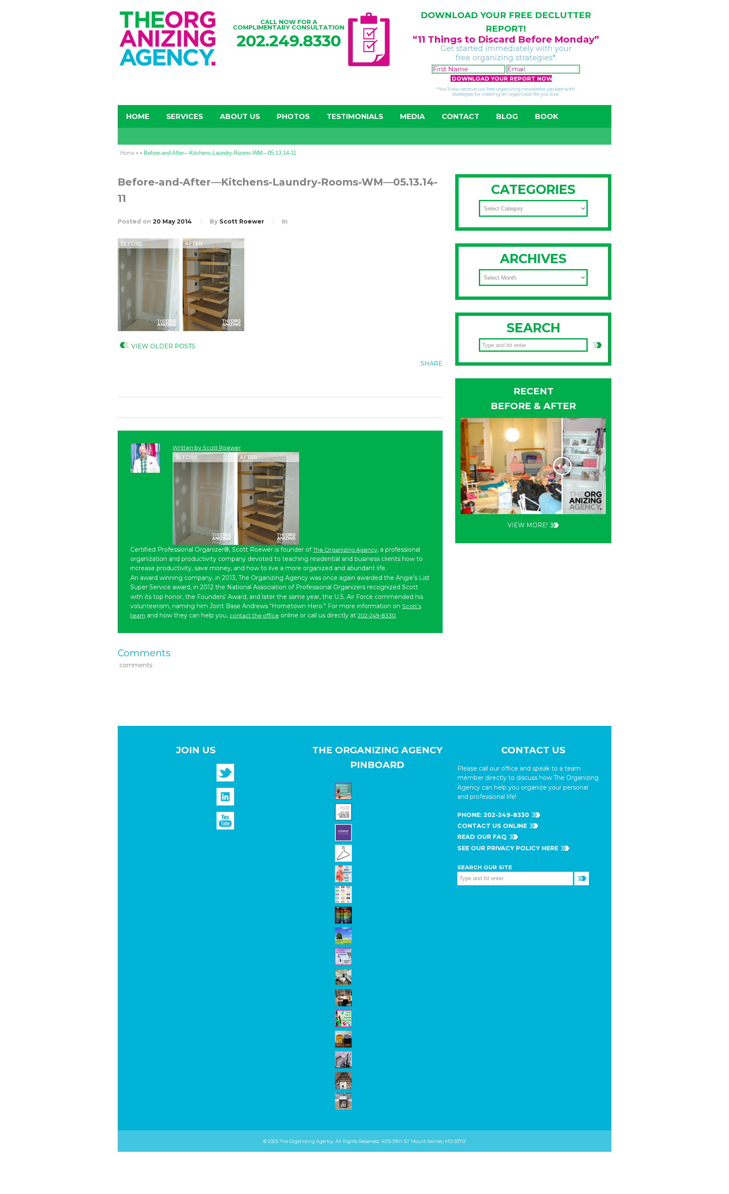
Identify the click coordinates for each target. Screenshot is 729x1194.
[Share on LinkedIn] (432, 382)
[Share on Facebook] (381, 382)
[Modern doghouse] (344, 1101)
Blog (507, 116)
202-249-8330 (377, 615)
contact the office (254, 615)
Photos (293, 116)
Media (412, 116)
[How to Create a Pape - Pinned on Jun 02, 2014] (344, 956)
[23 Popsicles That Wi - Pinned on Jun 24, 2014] (344, 873)
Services (184, 116)
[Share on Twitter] (398, 382)
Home (137, 116)
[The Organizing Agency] (225, 775)
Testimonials (355, 116)
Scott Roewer (241, 221)
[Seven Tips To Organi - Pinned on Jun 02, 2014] (344, 1018)
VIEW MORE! (528, 525)
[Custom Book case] (344, 1080)
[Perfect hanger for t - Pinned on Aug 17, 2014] (344, 853)
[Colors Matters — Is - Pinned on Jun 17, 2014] (344, 894)
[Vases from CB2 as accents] (344, 1059)
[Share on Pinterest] (415, 382)
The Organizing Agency (345, 549)
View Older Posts (163, 346)
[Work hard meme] (344, 811)
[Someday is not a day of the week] (344, 832)
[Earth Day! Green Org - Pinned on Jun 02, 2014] (344, 935)
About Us (240, 116)
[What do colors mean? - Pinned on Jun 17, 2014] (344, 915)
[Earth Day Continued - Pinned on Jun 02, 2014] (344, 997)
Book (546, 116)
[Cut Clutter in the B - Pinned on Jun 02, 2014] (344, 977)
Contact (460, 116)
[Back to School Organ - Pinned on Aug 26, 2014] (344, 791)
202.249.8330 (289, 40)
